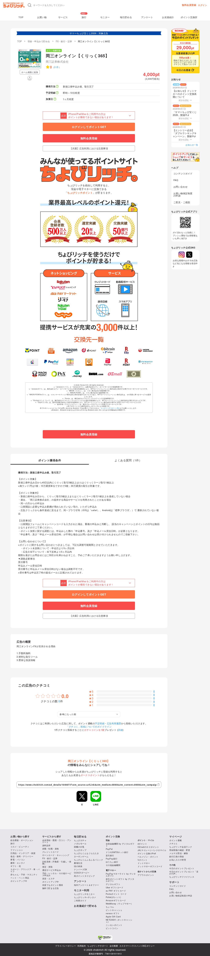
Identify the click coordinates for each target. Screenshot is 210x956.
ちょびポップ (80, 850)
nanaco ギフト (113, 913)
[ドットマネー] (77, 373)
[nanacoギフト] (70, 362)
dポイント (142, 843)
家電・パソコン (17, 859)
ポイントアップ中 (18, 880)
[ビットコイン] (108, 350)
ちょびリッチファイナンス (181, 876)
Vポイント (142, 859)
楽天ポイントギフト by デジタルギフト (120, 879)
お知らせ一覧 (192, 145)
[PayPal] (51, 362)
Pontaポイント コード (116, 893)
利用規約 (81, 946)
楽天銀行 (110, 855)
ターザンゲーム (81, 856)
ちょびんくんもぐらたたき (86, 853)
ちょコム (110, 906)
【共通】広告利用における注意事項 (89, 148)
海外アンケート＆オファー (86, 884)
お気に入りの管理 (177, 859)
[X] (189, 255)
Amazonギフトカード (116, 900)
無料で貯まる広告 (50, 888)
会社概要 (114, 946)
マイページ (175, 836)
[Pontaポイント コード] (89, 362)
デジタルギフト (113, 884)
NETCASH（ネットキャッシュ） (119, 920)
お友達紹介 (168, 17)
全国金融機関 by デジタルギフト (120, 844)
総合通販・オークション (21, 840)
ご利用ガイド (80, 900)
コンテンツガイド (182, 173)
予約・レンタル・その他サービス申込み (56, 874)
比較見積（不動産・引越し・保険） (56, 862)
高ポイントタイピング (84, 875)
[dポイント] (89, 350)
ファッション (16, 849)
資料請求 (46, 845)
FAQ (175, 180)
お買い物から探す (20, 836)
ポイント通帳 (175, 840)
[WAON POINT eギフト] (39, 373)
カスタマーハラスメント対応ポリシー (137, 946)
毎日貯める (126, 17)
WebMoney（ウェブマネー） (119, 903)
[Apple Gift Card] (32, 362)
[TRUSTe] (105, 937)
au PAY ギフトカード (116, 890)
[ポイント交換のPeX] (58, 373)
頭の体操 (78, 866)
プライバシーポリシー (65, 946)
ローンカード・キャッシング (55, 855)
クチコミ (173, 843)
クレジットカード (50, 851)
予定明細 (99, 723)
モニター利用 (81, 890)
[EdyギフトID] (126, 350)
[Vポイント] (32, 350)
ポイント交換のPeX (147, 853)
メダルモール (80, 843)
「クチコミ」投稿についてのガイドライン (89, 726)
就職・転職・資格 (50, 848)
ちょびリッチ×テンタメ (85, 897)
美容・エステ (48, 878)
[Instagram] (181, 255)
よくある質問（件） (128, 460)
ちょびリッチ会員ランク (180, 846)
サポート (174, 882)
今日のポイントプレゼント (181, 868)
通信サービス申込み (51, 870)
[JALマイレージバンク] (145, 350)
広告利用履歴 (114, 723)
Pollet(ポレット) (113, 897)
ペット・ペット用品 (19, 877)
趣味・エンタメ (17, 862)
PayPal (109, 848)
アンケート (147, 17)
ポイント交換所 (189, 17)
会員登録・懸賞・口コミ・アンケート (56, 841)
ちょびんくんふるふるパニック (88, 859)
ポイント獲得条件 (49, 460)
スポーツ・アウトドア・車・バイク (25, 870)
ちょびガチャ (80, 840)
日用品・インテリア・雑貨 (22, 853)
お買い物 (42, 17)
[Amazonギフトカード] (70, 350)
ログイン (202, 5)
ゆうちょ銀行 (112, 861)
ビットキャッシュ (114, 910)
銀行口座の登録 (176, 856)
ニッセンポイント (114, 925)
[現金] (134, 373)
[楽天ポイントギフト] (126, 362)
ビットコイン (112, 928)
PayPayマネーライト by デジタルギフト (121, 874)
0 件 (56, 67)
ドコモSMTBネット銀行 (117, 852)
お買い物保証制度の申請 (182, 194)
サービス (63, 17)
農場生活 (78, 862)
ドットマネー (144, 863)
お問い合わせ (180, 186)
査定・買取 (47, 866)
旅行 (84, 17)
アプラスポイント (146, 874)
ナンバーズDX (80, 869)
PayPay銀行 (111, 858)
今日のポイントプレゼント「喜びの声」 (183, 872)
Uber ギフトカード (114, 887)
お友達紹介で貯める (85, 906)
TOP (21, 17)
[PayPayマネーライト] (108, 362)
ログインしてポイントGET (89, 127)
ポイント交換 (113, 836)
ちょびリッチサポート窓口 (110, 408)
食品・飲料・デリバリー (21, 856)
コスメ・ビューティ (19, 846)
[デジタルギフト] (145, 362)
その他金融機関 (113, 865)
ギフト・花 (15, 866)
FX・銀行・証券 (49, 858)
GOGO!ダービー (81, 872)
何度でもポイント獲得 (52, 884)
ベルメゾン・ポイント (148, 856)
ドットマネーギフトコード (150, 866)
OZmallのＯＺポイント (148, 846)
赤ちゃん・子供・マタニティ (24, 874)
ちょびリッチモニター (84, 894)
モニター (105, 17)
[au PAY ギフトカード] (51, 350)
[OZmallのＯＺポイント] (115, 373)
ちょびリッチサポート (97, 946)
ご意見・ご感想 (181, 202)
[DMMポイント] (96, 373)
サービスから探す (51, 836)
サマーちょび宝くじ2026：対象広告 (89, 33)
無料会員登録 (189, 5)
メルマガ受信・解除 (178, 853)
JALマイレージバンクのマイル (152, 850)
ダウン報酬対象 (53, 50)
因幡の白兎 (79, 846)
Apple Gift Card (113, 916)
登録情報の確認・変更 (179, 850)
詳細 (120, 729)
